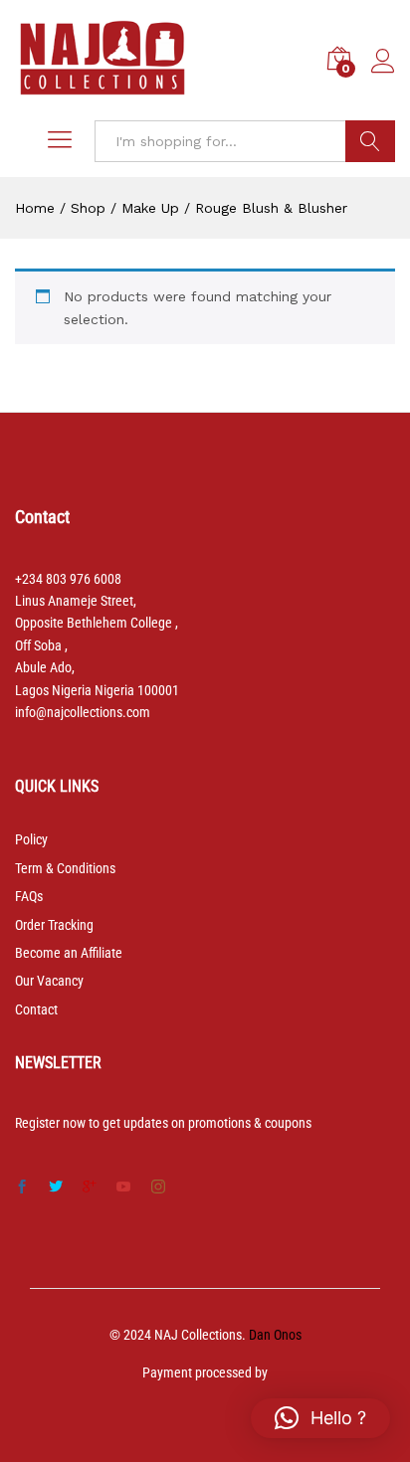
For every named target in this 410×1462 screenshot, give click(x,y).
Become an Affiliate (68, 953)
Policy (31, 839)
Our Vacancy (49, 981)
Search (370, 141)
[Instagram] (158, 1187)
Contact (36, 1009)
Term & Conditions (65, 868)
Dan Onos (275, 1335)
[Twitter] (56, 1187)
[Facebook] (22, 1187)
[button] (320, 1418)
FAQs (29, 896)
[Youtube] (123, 1187)
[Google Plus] (89, 1187)
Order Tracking (54, 925)
